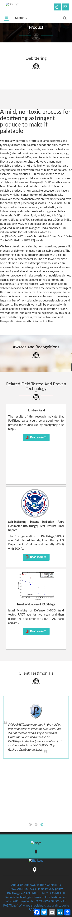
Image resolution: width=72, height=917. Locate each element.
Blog (43, 884)
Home (40, 889)
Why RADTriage (16, 901)
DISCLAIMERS (18, 889)
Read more (36, 437)
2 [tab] (36, 824)
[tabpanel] (36, 727)
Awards (34, 884)
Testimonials (59, 897)
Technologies (24, 897)
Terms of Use (41, 897)
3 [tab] (42, 824)
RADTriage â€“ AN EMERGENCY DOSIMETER (36, 893)
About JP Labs (20, 884)
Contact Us (54, 884)
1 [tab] (30, 824)
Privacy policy (54, 889)
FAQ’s (32, 889)
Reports (10, 897)
